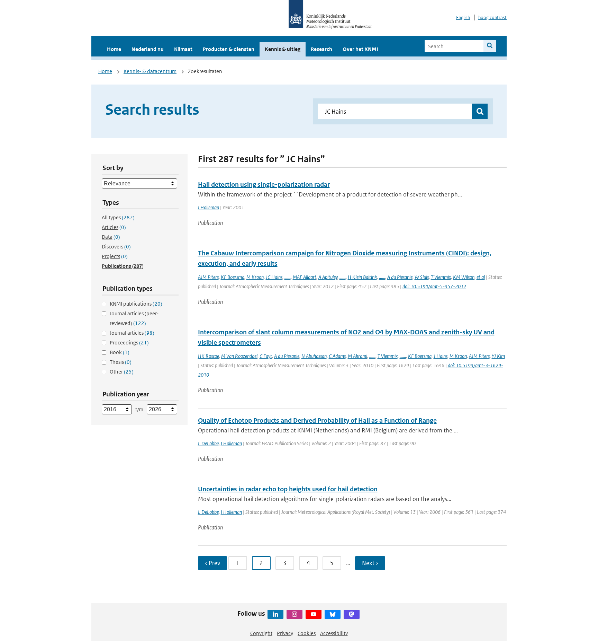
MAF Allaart (304, 277)
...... (287, 277)
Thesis (121, 362)
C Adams (337, 356)
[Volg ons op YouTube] (313, 614)
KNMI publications (136, 303)
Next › (370, 563)
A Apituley (327, 277)
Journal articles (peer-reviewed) (134, 318)
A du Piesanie (400, 277)
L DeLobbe (208, 443)
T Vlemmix (441, 277)
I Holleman (208, 207)
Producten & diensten (228, 49)
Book (119, 352)
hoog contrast (492, 17)
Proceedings (129, 342)
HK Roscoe (208, 356)
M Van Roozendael (239, 356)
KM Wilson (463, 277)
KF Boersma (232, 277)
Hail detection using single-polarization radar (264, 184)
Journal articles (132, 333)
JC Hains (274, 277)
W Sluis (422, 277)
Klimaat (183, 49)
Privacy (285, 633)
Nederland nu (148, 49)
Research (321, 49)
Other (122, 371)
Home (114, 49)
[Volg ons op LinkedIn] (275, 614)
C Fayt (266, 356)
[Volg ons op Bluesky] (332, 614)
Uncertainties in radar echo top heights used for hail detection (288, 489)
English (463, 17)
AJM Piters (208, 277)
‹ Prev (212, 563)
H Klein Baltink (362, 277)
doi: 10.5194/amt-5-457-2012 (434, 286)
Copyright (261, 633)
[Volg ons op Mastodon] (351, 614)
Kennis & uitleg (282, 49)
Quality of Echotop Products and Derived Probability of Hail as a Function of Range (317, 420)
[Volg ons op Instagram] (294, 614)
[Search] (489, 46)
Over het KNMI (360, 49)
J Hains (440, 356)
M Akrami (357, 356)
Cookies (307, 633)
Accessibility (334, 633)
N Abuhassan (314, 356)
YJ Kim (498, 356)
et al (481, 277)
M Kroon (255, 277)
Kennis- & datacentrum (150, 71)
